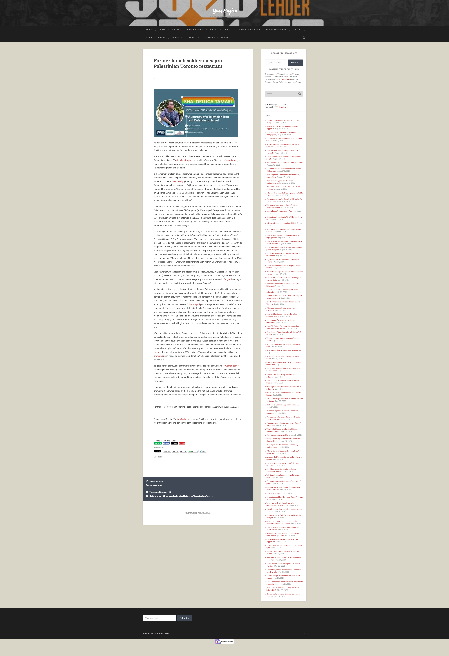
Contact (176, 30)
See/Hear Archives (156, 38)
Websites (194, 38)
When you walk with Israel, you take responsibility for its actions (280, 504)
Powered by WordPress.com (157, 634)
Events (227, 30)
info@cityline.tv (184, 419)
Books (162, 30)
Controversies (195, 30)
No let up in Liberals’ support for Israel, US (282, 405)
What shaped (194, 304)
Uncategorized (155, 485)
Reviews (297, 30)
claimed (157, 352)
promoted (158, 356)
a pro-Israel (231, 160)
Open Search (304, 38)
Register (285, 79)
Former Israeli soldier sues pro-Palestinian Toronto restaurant (189, 63)
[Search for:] (284, 94)
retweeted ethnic (231, 366)
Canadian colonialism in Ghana (278, 435)
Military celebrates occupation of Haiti (281, 223)
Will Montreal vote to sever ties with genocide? (284, 163)
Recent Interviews (276, 30)
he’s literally (177, 181)
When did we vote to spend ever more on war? (284, 350)
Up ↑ (304, 634)
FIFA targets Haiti (273, 493)
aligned (228, 279)
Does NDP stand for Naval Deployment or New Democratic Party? (282, 327)
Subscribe (177, 38)
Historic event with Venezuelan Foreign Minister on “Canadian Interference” (181, 496)
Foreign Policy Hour (248, 30)
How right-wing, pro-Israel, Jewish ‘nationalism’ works (279, 182)
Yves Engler (224, 10)
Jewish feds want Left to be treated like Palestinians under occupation (281, 522)
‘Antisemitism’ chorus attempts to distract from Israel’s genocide (282, 534)
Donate (213, 30)
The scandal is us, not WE (160, 492)
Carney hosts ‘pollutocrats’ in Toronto (281, 211)
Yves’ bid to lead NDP (216, 38)
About (149, 30)
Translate (282, 107)
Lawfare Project (184, 160)
